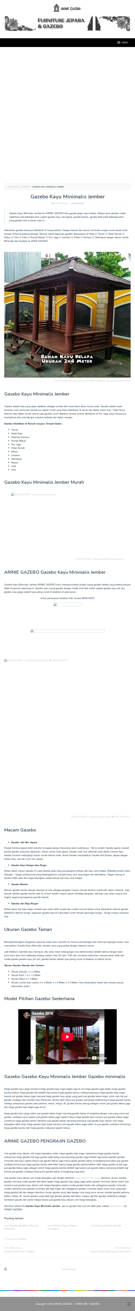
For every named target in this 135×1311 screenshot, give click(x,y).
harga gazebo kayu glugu (88, 1177)
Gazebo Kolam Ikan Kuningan (19, 1249)
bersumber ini (117, 1206)
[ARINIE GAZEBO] (67, 7)
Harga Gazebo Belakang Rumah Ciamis (110, 1249)
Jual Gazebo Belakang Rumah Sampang (21, 1227)
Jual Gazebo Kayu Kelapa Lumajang (62, 1227)
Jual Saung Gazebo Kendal (106, 1225)
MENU (125, 42)
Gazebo (22, 1238)
